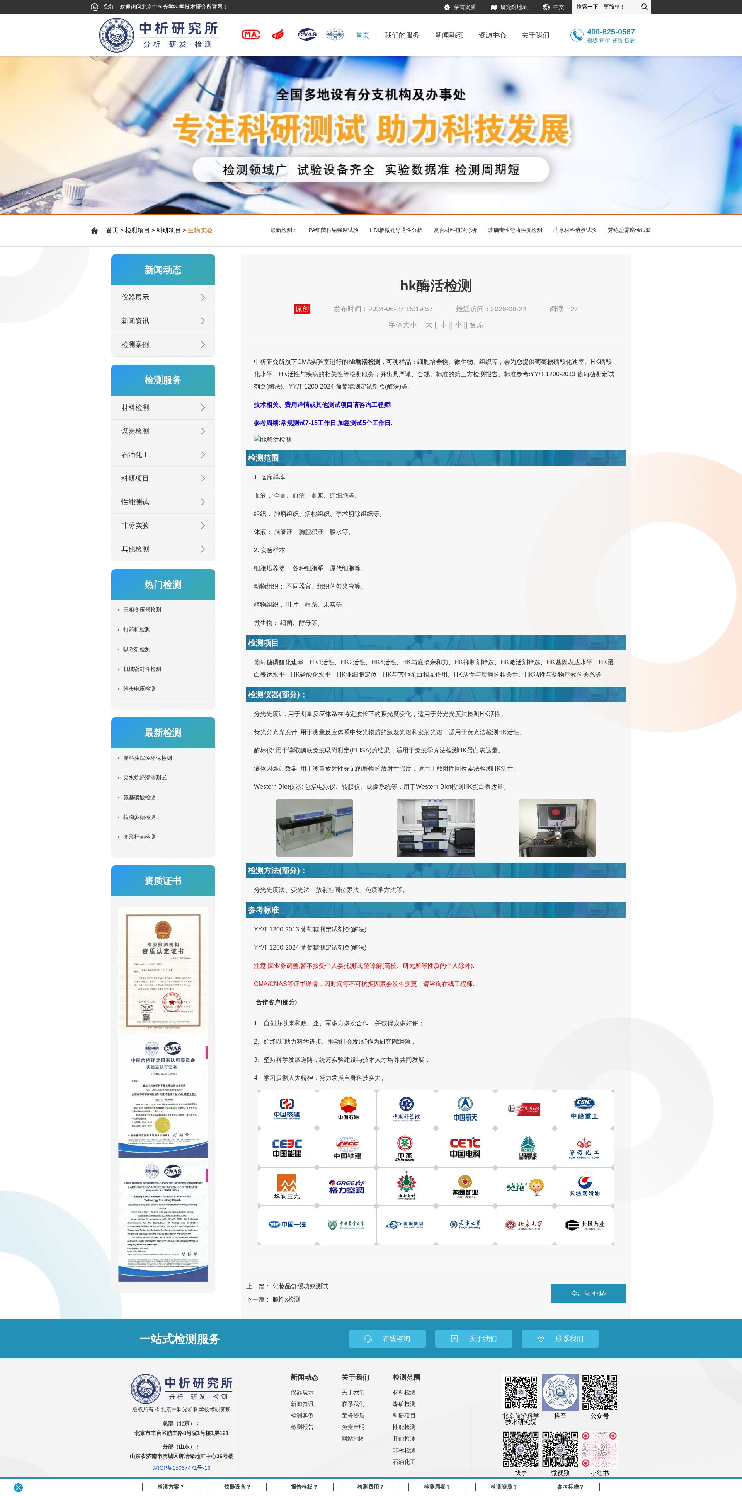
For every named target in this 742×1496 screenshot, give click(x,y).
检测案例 (135, 344)
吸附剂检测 (136, 649)
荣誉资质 (465, 7)
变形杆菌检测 (139, 837)
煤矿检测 (404, 1403)
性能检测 (404, 1427)
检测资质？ (504, 1487)
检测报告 (302, 1427)
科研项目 (169, 230)
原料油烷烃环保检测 (147, 758)
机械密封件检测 (142, 669)
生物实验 (200, 230)
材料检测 (135, 407)
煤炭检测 (135, 431)
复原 (476, 325)
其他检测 (135, 549)
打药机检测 (136, 629)
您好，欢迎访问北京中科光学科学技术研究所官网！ (165, 6)
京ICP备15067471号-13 (182, 1467)
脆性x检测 (286, 1299)
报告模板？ (304, 1487)
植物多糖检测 (139, 817)
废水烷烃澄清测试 (145, 777)
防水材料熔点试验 (575, 230)
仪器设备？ (237, 1487)
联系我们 (353, 1403)
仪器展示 (135, 297)
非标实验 (135, 525)
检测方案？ (171, 1487)
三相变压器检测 (142, 610)
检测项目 (137, 230)
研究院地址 (514, 7)
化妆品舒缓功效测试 (300, 1286)
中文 (558, 7)
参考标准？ (570, 1487)
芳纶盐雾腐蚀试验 (629, 230)
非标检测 (404, 1450)
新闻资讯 (135, 321)
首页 (362, 35)
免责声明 (353, 1427)
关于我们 (353, 1392)
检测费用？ (371, 1487)
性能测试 (135, 502)
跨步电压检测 (139, 689)
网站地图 (353, 1438)
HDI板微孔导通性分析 (396, 230)
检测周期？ (437, 1487)
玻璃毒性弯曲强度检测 (515, 230)
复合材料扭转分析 (455, 230)
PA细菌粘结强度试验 (334, 230)
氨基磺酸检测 (139, 797)
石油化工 (135, 455)
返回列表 (595, 1293)
